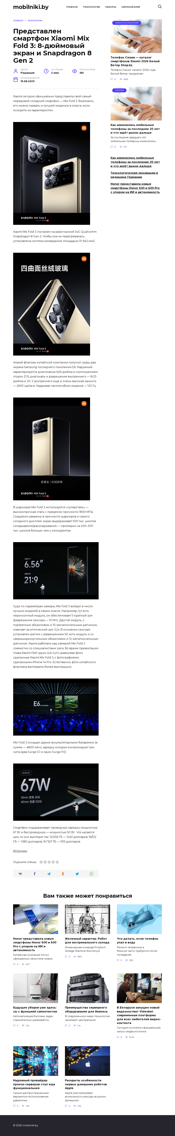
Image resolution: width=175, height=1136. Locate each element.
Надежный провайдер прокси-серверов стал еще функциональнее (34, 1084)
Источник (20, 851)
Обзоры (110, 7)
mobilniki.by (31, 7)
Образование (130, 7)
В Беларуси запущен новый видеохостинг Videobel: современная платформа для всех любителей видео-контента (139, 1015)
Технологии (91, 7)
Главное (72, 7)
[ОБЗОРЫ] (136, 118)
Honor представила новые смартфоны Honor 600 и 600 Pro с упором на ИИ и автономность (135, 188)
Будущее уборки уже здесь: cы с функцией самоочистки (35, 1009)
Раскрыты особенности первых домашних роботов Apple (86, 1084)
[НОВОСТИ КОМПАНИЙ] (136, 50)
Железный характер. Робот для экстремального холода (87, 940)
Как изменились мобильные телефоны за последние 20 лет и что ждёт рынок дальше (135, 128)
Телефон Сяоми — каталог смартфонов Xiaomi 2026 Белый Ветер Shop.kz (135, 61)
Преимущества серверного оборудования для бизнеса (86, 1009)
